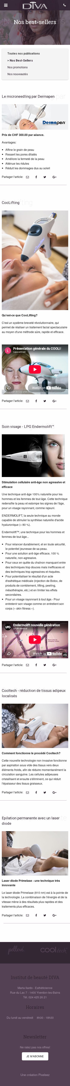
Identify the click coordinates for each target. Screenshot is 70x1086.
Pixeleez (44, 1074)
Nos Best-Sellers (21, 60)
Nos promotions (17, 67)
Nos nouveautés (17, 74)
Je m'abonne (35, 1056)
